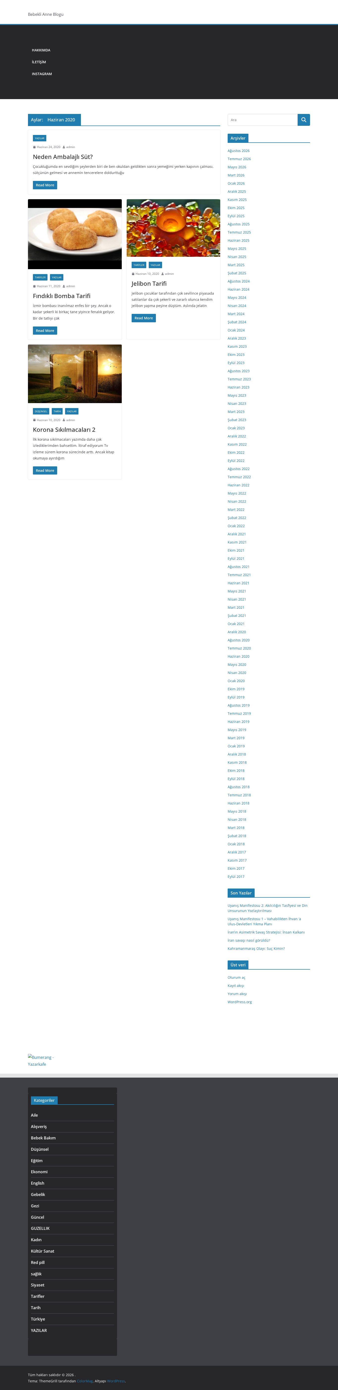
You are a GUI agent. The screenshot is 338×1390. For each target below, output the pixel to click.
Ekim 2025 (236, 207)
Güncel (37, 1217)
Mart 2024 (236, 313)
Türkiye (38, 1319)
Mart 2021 (236, 607)
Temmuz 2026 (239, 158)
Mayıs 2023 (237, 395)
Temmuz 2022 (239, 477)
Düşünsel (41, 411)
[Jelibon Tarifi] (173, 228)
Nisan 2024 (237, 305)
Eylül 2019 (236, 697)
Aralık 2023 (237, 338)
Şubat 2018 (237, 835)
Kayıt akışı (236, 985)
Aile (34, 1115)
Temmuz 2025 (239, 232)
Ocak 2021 (236, 623)
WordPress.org (240, 1001)
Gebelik (38, 1194)
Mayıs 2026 (237, 167)
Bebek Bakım (43, 1138)
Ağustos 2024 (239, 281)
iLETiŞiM (39, 62)
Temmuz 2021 (239, 574)
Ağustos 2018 (239, 786)
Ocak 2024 (236, 330)
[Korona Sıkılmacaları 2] (75, 374)
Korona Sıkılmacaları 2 (64, 429)
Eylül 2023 (236, 362)
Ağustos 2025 (239, 224)
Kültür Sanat (42, 1251)
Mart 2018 (236, 827)
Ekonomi (39, 1171)
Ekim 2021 (236, 550)
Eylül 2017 (236, 876)
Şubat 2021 (237, 615)
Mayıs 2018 (237, 811)
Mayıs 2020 (237, 664)
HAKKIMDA (41, 50)
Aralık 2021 (237, 534)
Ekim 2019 (236, 689)
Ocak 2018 (236, 844)
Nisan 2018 (237, 819)
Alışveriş (39, 1126)
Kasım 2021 (237, 542)
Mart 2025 (236, 264)
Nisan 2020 (237, 672)
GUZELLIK (40, 1228)
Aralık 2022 (237, 436)
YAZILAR (39, 138)
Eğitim (37, 1160)
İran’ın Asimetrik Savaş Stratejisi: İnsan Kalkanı (266, 932)
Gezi (35, 1206)
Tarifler (40, 277)
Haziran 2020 (238, 656)
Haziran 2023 (238, 387)
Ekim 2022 (236, 452)
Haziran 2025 (238, 240)
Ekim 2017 (236, 868)
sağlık (36, 1274)
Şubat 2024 (237, 322)
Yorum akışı (237, 993)
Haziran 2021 (238, 583)
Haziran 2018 (238, 803)
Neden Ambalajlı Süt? (63, 156)
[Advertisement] (183, 62)
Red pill (38, 1262)
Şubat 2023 (237, 419)
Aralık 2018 (237, 754)
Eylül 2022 (236, 460)
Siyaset (37, 1285)
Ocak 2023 (236, 428)
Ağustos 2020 (239, 640)
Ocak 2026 (236, 183)
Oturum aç (236, 977)
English (37, 1183)
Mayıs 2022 (237, 493)
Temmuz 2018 (239, 795)
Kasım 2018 (237, 762)
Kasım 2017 (237, 860)
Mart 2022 (236, 509)
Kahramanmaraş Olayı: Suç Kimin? (256, 948)
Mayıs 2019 (237, 729)
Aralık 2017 (237, 852)
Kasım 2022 (237, 444)
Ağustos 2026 (239, 150)
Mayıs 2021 (237, 591)
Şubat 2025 (237, 273)
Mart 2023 (236, 411)
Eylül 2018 (236, 778)
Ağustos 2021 (239, 566)
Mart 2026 (236, 175)
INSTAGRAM (42, 73)
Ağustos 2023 (239, 371)
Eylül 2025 (236, 216)
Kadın (36, 1239)
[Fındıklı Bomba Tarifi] (75, 234)
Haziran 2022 (238, 485)
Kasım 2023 (237, 346)
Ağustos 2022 (239, 468)
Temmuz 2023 (239, 379)
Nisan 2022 (237, 501)
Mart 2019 (236, 738)
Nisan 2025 (237, 256)
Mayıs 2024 (237, 297)
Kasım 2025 (237, 199)
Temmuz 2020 (239, 648)
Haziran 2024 (238, 289)
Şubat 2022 (237, 517)
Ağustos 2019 (239, 705)
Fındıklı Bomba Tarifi (62, 296)
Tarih (57, 411)
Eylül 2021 (236, 558)
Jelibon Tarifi (149, 283)
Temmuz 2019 (239, 713)
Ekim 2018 (236, 770)
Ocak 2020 (236, 680)
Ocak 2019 (236, 746)
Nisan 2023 (237, 403)
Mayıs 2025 (237, 248)
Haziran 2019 (238, 721)
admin (70, 147)
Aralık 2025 (237, 191)
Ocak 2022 (236, 525)
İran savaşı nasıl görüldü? (249, 940)
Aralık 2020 (237, 632)
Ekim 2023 (236, 354)
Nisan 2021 (237, 599)
